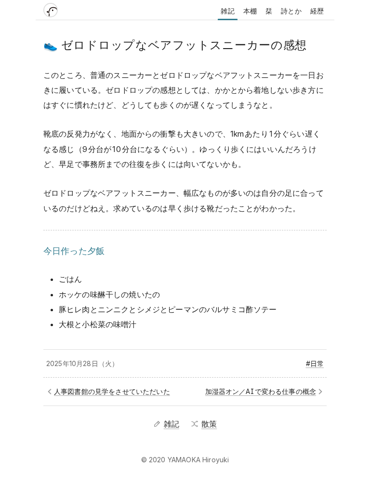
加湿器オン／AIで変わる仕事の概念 (260, 391)
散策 (209, 424)
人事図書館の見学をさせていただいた (112, 391)
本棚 (250, 11)
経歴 (317, 11)
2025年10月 (64, 363)
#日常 (315, 363)
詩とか (291, 11)
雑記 (227, 11)
